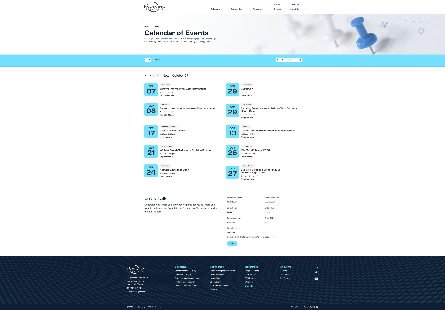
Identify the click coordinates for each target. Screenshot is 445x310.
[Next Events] (150, 75)
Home (146, 27)
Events (277, 9)
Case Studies (250, 274)
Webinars (249, 282)
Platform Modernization (185, 282)
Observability (215, 282)
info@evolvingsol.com (136, 292)
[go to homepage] (154, 7)
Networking (215, 278)
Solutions (215, 9)
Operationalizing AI (183, 274)
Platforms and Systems (220, 285)
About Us (294, 9)
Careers (283, 271)
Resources (258, 9)
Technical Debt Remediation (187, 285)
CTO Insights (250, 278)
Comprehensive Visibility (185, 271)
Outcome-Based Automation (187, 278)
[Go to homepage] (135, 269)
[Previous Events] (145, 75)
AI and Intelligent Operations (222, 271)
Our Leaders (285, 274)
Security (213, 289)
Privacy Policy (295, 307)
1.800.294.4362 (134, 288)
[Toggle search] (299, 4)
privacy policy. (269, 237)
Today (157, 75)
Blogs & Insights (252, 271)
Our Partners (285, 278)
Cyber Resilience (217, 274)
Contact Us (276, 4)
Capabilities (236, 9)
